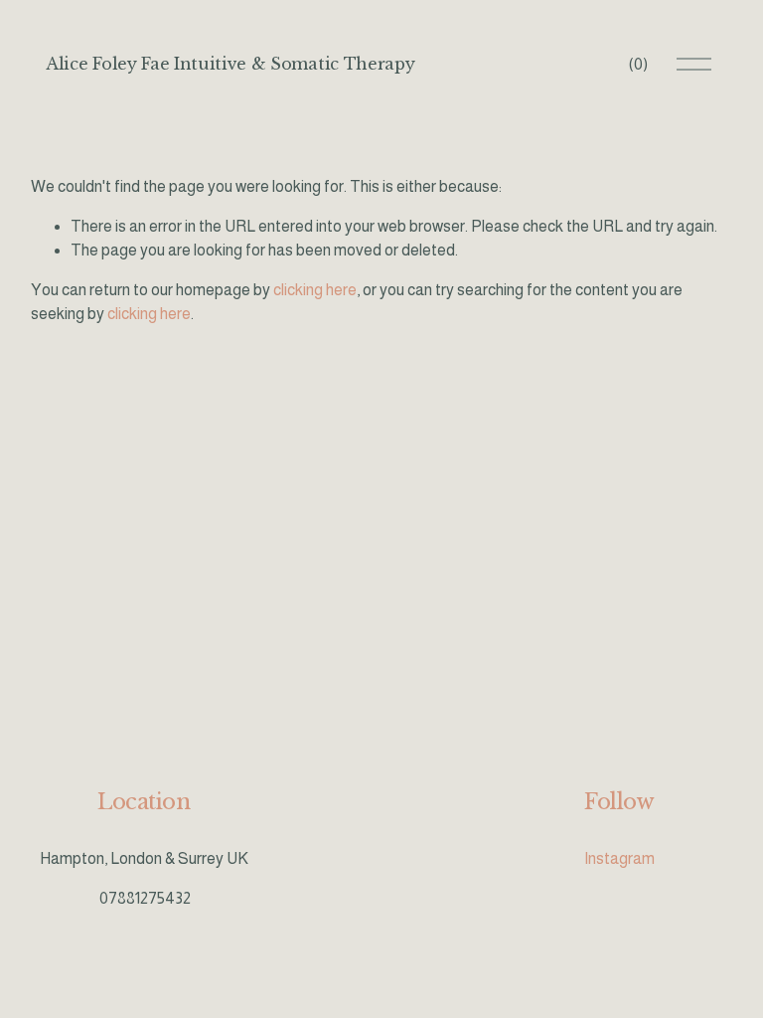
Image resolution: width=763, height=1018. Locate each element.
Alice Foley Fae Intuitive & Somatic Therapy (230, 64)
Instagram (619, 858)
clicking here (315, 289)
